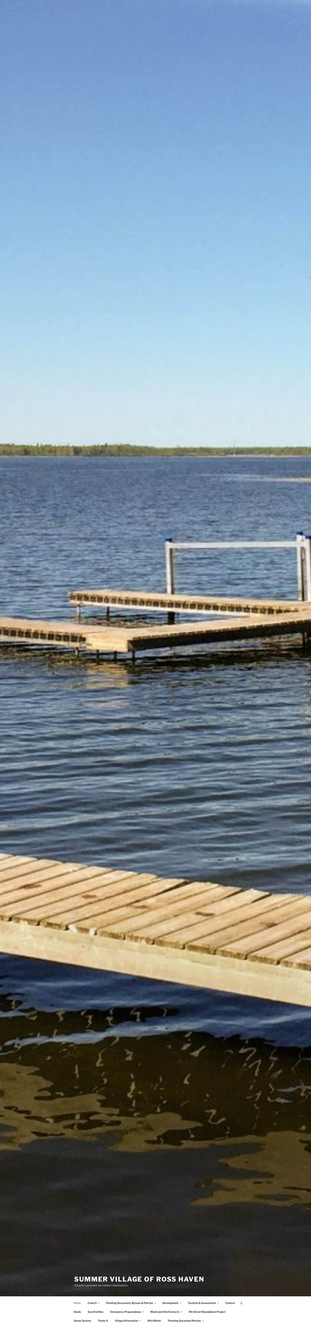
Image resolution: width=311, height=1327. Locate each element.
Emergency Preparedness (125, 1311)
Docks (77, 1311)
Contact (230, 1302)
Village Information (126, 1320)
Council (92, 1302)
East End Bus (95, 1311)
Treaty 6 (103, 1320)
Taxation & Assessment (202, 1302)
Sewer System (82, 1320)
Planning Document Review (184, 1320)
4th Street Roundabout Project (207, 1311)
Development (170, 1302)
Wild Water (154, 1320)
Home (77, 1302)
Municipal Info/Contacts (164, 1311)
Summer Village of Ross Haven (139, 1279)
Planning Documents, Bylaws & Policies (129, 1302)
